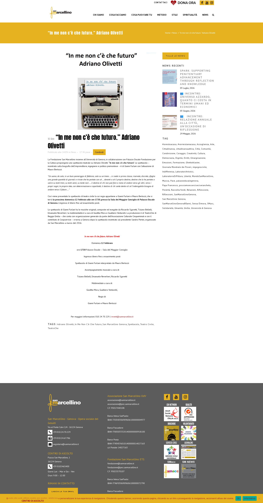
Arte (212, 144)
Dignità (179, 158)
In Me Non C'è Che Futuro (88, 324)
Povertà (166, 190)
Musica (165, 181)
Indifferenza (168, 171)
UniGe (187, 208)
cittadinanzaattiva (185, 149)
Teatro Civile (147, 324)
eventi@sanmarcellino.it (122, 316)
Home (167, 33)
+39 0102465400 (60, 466)
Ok (238, 498)
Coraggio (181, 153)
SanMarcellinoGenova (185, 194)
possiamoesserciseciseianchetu (195, 185)
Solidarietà (167, 208)
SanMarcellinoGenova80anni (176, 203)
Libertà (187, 176)
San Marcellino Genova (115, 324)
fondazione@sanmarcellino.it (120, 463)
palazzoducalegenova (187, 181)
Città (197, 149)
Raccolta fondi (178, 190)
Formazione (179, 162)
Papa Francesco (170, 185)
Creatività (191, 153)
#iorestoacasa (169, 144)
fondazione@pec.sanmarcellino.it (122, 467)
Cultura (201, 153)
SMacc (210, 203)
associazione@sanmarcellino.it (121, 400)
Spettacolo (133, 324)
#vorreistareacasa (187, 144)
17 (84, 152)
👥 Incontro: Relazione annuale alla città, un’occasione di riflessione (196, 122)
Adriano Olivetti (65, 324)
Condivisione (168, 153)
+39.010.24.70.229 (61, 432)
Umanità (179, 208)
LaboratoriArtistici (184, 171)
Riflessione (202, 190)
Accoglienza (203, 144)
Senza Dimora (199, 203)
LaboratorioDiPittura (172, 176)
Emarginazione (198, 158)
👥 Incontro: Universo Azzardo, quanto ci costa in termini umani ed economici (195, 100)
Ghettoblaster (193, 162)
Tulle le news (175, 56)
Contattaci (160, 2)
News (174, 33)
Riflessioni (167, 194)
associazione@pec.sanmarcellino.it (123, 404)
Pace (172, 181)
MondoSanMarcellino (202, 176)
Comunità (206, 149)
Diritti (186, 158)
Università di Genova (201, 208)
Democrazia (168, 158)
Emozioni (167, 162)
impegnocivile (200, 167)
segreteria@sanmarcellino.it (65, 444)
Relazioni (191, 190)
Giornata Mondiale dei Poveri (176, 167)
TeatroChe (53, 328)
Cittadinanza (168, 149)
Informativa (249, 498)
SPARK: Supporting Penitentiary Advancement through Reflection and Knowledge (197, 77)
